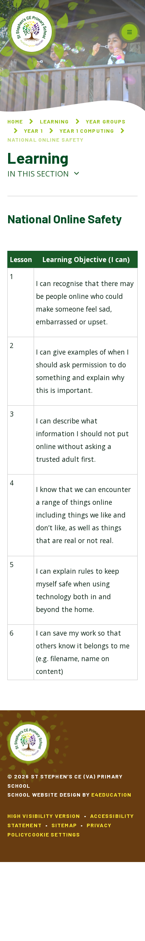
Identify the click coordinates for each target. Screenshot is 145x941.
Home (15, 121)
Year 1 (33, 130)
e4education (111, 794)
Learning (54, 121)
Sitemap (64, 825)
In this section (39, 173)
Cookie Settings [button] (54, 834)
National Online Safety (45, 139)
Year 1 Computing (87, 130)
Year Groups (106, 121)
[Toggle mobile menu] (129, 32)
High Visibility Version (43, 815)
